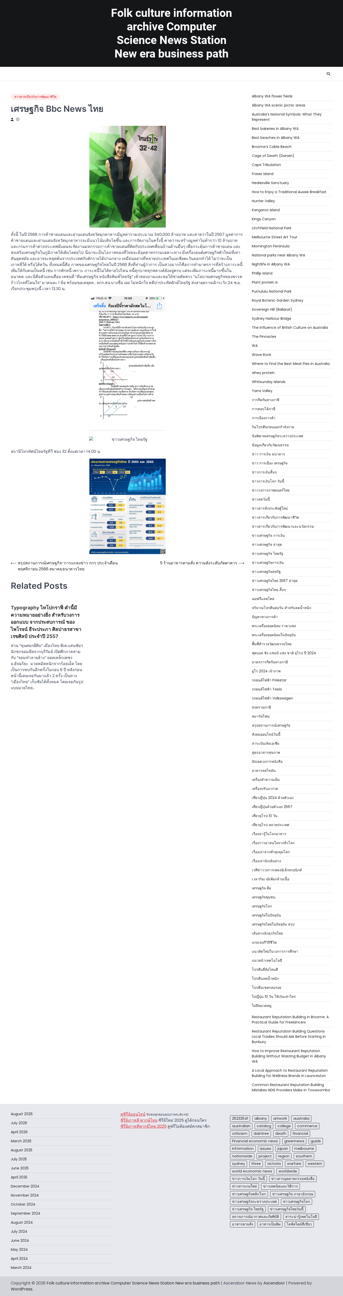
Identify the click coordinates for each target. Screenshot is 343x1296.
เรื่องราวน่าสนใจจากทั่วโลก (273, 842)
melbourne (304, 1148)
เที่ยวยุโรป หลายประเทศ (270, 824)
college (284, 1125)
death (280, 1133)
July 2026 (19, 1122)
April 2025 (19, 1177)
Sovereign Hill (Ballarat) (272, 309)
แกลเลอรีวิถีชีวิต (264, 942)
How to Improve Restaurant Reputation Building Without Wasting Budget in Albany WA (289, 1056)
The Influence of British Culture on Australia (290, 327)
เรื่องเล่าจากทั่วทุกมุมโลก (271, 851)
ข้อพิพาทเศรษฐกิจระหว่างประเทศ (277, 436)
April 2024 (19, 1258)
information (243, 1148)
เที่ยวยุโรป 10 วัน (264, 815)
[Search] (328, 74)
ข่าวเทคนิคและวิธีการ (280, 1186)
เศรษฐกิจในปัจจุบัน (266, 915)
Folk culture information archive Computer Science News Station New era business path (171, 33)
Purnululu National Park (272, 291)
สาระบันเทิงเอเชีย (265, 743)
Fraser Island (262, 173)
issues (265, 1148)
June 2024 (20, 1240)
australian (241, 1125)
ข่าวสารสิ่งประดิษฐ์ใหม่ (270, 508)
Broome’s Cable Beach (272, 146)
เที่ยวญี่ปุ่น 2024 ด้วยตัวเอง (273, 797)
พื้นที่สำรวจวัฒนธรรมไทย (272, 643)
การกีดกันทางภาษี (265, 399)
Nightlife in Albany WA (271, 264)
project (265, 1156)
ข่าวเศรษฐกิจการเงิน (268, 562)
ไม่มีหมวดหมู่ (261, 1005)
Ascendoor (274, 1283)
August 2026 (22, 1113)
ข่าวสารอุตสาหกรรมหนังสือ (293, 1178)
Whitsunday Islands (268, 381)
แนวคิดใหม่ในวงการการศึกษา (275, 951)
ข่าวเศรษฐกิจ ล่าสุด (267, 544)
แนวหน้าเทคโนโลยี (267, 960)
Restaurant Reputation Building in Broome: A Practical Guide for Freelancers (290, 1019)
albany (260, 1118)
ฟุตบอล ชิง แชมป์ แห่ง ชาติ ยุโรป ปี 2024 (284, 653)
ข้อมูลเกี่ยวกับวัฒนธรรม (270, 445)
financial (300, 1133)
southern (304, 1156)
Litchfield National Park (271, 228)
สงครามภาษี (261, 707)
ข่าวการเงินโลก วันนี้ (268, 481)
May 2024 (19, 1249)
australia (301, 1118)
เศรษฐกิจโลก (262, 906)
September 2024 (25, 1213)
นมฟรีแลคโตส (263, 598)
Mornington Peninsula (271, 246)
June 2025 (20, 1168)
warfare (294, 1163)
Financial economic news (255, 1141)
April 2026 (19, 1132)
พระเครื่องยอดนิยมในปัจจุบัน (274, 634)
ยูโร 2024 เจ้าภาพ (266, 671)
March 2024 (21, 1267)
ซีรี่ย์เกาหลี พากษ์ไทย (139, 1120)
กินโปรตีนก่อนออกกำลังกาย (273, 426)
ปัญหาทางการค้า (265, 616)
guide (316, 1141)
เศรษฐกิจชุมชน (263, 897)
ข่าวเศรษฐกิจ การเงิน (268, 535)
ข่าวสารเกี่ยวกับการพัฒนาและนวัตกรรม (283, 526)
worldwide (287, 1171)
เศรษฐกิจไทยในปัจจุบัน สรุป (273, 924)
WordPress (21, 1289)
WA (255, 345)
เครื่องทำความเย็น (266, 779)
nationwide (242, 1156)
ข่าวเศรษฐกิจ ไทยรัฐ (267, 553)
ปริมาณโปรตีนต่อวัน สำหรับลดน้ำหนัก (281, 607)
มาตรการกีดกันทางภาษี (270, 662)
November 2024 (25, 1195)
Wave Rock (261, 354)
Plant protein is (265, 282)
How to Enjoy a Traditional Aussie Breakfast (289, 191)
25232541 (240, 1118)
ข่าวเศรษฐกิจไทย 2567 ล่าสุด (275, 580)
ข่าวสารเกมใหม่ (244, 1186)
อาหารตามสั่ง (242, 1224)
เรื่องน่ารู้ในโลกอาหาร (269, 833)
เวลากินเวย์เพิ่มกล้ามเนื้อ (270, 879)
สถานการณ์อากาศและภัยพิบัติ (255, 1216)
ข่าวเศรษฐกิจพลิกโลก (249, 1194)
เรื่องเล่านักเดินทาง (266, 860)
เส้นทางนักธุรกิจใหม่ (267, 933)
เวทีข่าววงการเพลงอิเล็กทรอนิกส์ (277, 870)
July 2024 (19, 1231)
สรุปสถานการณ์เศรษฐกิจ (271, 725)
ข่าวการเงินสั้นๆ (264, 472)
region (284, 1156)
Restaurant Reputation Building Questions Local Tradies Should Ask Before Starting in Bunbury (289, 1036)
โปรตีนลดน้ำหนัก (265, 978)
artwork (280, 1118)
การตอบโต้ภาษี (263, 408)
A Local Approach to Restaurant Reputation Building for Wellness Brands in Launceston (290, 1073)
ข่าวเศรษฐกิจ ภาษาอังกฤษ (292, 1194)
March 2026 (21, 1141)
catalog (264, 1125)
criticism (239, 1133)
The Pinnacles (264, 336)
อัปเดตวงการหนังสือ (267, 761)
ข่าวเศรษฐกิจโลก (296, 1201)
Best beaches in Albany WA (275, 137)
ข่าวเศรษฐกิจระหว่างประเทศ (254, 1201)
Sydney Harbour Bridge (271, 318)
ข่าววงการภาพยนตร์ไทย (271, 490)
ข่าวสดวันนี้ (261, 499)
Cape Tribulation (266, 164)
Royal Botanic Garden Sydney (277, 300)
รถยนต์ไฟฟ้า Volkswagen (272, 698)
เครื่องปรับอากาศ (265, 788)
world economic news (252, 1171)
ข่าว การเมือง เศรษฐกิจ (270, 463)
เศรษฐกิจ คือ (261, 888)
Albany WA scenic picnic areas (278, 105)
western (315, 1163)
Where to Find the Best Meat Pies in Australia (291, 363)
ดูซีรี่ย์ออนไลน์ (133, 1114)
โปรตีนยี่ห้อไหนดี (265, 969)
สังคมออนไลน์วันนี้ (266, 734)
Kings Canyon (264, 219)
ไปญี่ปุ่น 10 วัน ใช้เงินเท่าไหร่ (274, 996)
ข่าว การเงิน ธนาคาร (268, 454)
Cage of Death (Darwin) (273, 155)
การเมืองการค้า (263, 417)
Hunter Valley (263, 200)
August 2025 (21, 1150)
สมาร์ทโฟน (261, 716)
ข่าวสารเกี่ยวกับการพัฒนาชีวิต (35, 97)
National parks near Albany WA (278, 255)
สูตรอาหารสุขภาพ (266, 752)
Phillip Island (262, 273)
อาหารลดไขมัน (264, 770)
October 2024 (23, 1204)
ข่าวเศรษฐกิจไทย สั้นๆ (269, 589)
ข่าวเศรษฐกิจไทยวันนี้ (287, 1209)
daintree (261, 1133)
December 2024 (25, 1186)
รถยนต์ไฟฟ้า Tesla (267, 689)
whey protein (263, 372)
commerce (307, 1125)
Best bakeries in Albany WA (275, 128)
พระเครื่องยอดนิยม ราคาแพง (274, 625)
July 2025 (19, 1159)
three (256, 1163)
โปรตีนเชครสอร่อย (266, 987)
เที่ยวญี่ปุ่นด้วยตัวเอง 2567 (272, 806)
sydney (238, 1163)
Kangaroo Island (266, 209)
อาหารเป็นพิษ (269, 1224)
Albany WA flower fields (272, 96)
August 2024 (22, 1222)
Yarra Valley (262, 390)
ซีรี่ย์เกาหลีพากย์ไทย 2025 (143, 1126)
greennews (294, 1141)
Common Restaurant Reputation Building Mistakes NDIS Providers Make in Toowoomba (291, 1087)
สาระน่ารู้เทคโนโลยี (301, 1216)
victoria (274, 1163)
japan (282, 1148)
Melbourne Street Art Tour (274, 237)
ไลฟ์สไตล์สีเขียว (299, 1224)
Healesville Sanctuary (270, 182)
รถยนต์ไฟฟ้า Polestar (269, 680)
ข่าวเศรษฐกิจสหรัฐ (266, 571)
